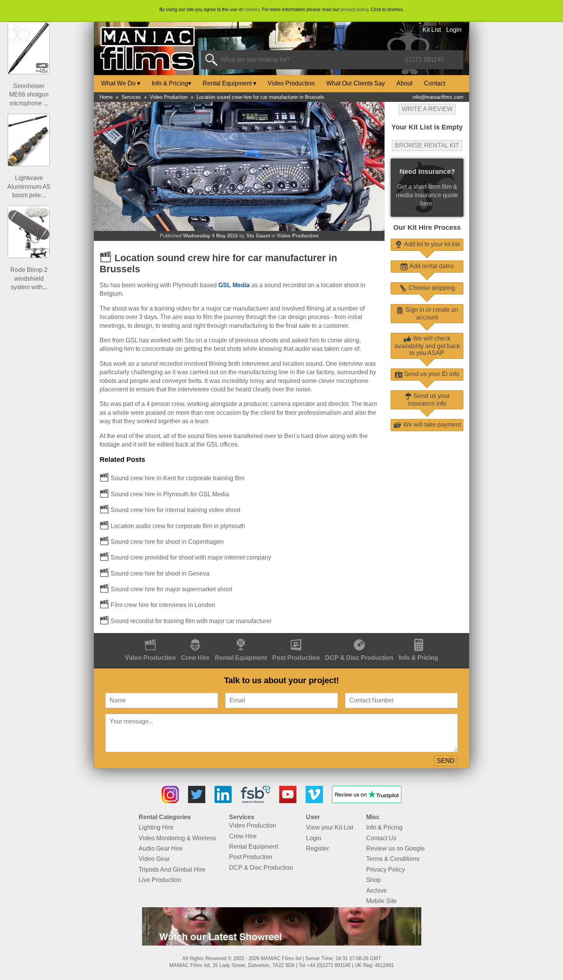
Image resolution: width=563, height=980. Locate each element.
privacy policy (354, 9)
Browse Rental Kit (427, 145)
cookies (252, 9)
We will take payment (431, 424)
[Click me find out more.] (281, 943)
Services (131, 97)
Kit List (431, 29)
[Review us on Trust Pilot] (366, 801)
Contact (434, 83)
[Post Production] (296, 637)
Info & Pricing (171, 83)
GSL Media (234, 285)
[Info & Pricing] (418, 637)
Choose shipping (431, 288)
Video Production (291, 83)
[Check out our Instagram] (170, 801)
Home (106, 97)
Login (454, 29)
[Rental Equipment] (241, 637)
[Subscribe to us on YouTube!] (287, 801)
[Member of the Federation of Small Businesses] (255, 801)
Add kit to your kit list (431, 244)
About (404, 83)
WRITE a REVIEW (427, 109)
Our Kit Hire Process (427, 227)
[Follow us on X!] (196, 801)
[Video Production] (150, 637)
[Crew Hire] (195, 637)
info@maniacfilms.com (437, 97)
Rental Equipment (229, 83)
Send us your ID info (431, 374)
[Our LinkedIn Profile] (223, 801)
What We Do (120, 83)
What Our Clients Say (355, 83)
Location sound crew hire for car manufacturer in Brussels (260, 97)
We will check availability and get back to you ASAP (427, 345)
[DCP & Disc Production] (359, 637)
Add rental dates (431, 266)
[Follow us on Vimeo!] (314, 801)
